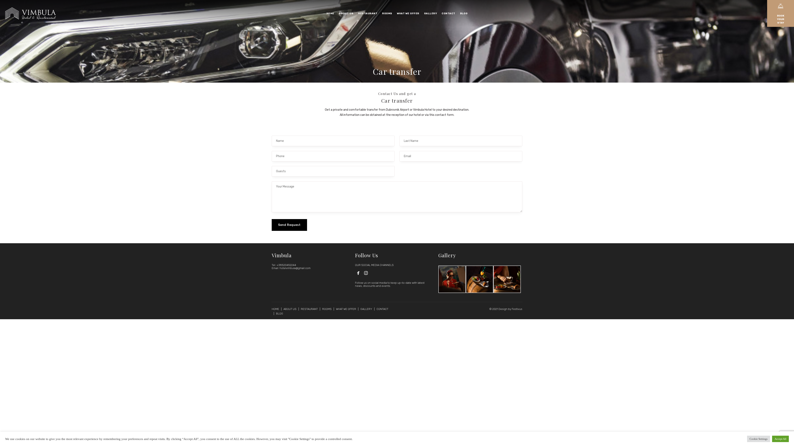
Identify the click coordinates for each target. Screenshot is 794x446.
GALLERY (366, 309)
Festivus (517, 309)
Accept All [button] (780, 438)
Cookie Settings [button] (759, 438)
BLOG (279, 313)
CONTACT (382, 309)
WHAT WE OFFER (346, 309)
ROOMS (327, 309)
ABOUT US (290, 309)
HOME (275, 309)
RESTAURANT (309, 309)
